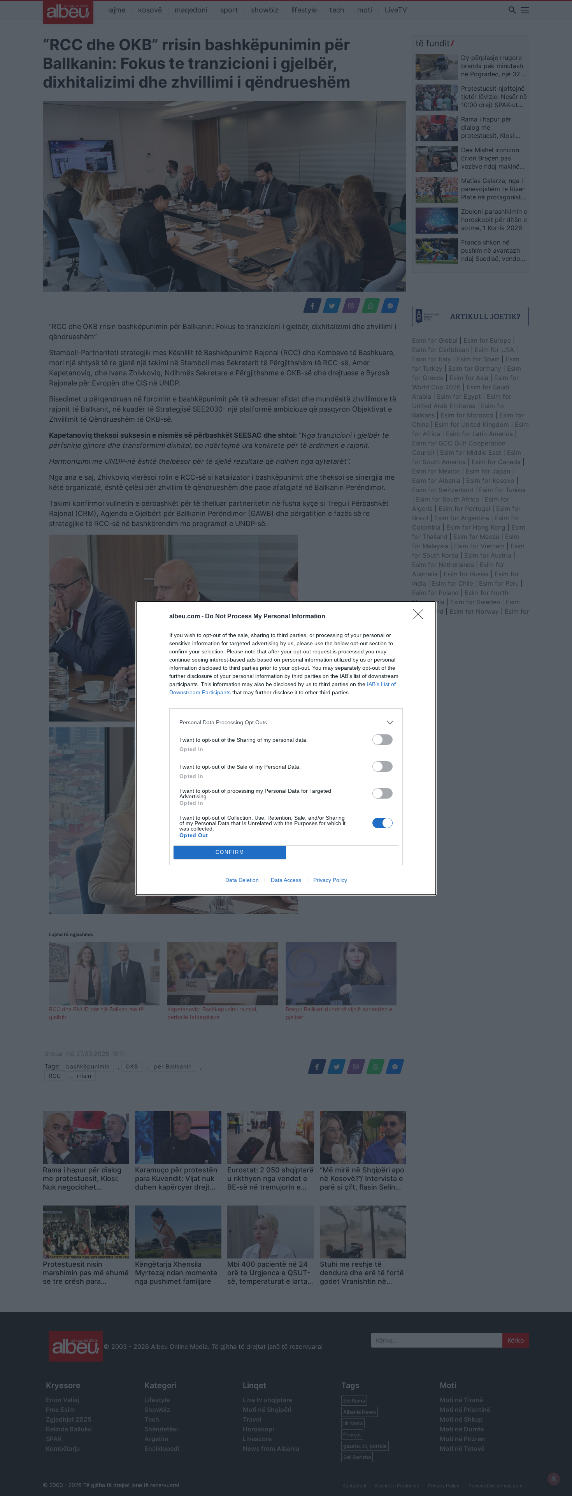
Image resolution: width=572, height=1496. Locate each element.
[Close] (420, 616)
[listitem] (286, 722)
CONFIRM (230, 852)
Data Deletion (242, 880)
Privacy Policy (330, 880)
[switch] (382, 739)
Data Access (286, 880)
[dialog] (286, 748)
